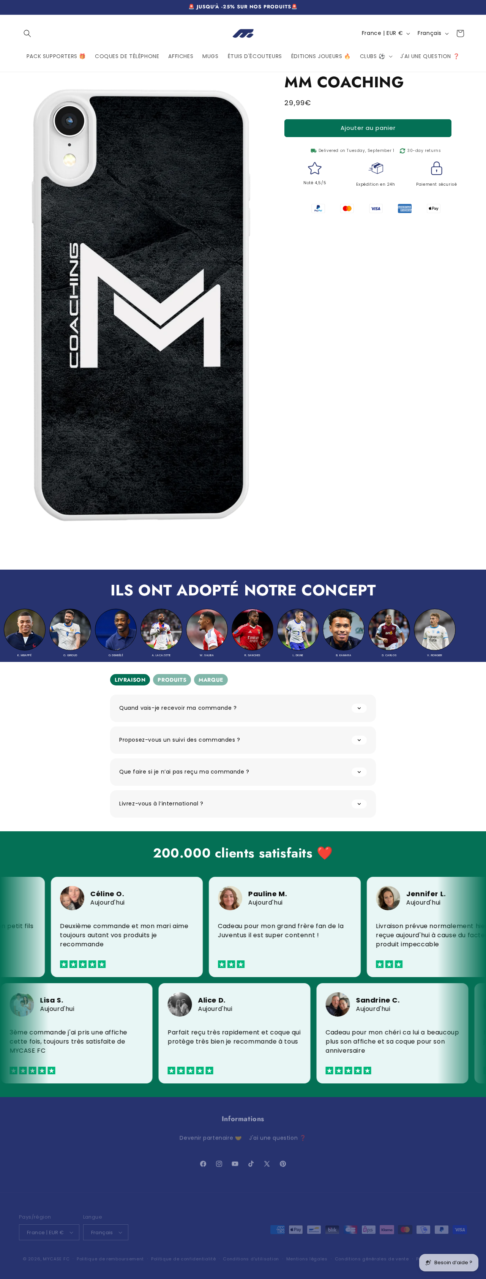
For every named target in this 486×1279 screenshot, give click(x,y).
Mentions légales (307, 1254)
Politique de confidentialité (183, 1254)
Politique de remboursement (110, 1254)
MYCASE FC (56, 1254)
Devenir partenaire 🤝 (210, 1134)
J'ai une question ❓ (277, 1134)
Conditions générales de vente (372, 1254)
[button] (27, 33)
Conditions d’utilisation (251, 1254)
